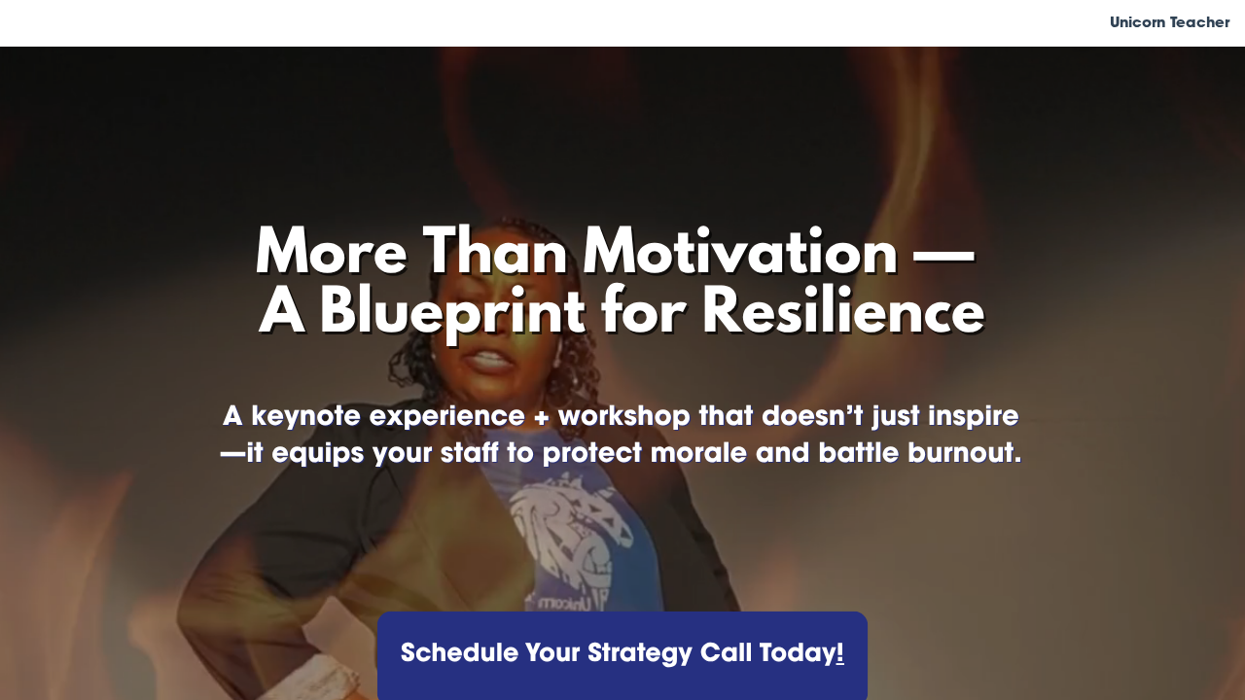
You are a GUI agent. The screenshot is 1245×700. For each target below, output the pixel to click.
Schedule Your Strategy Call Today (618, 656)
